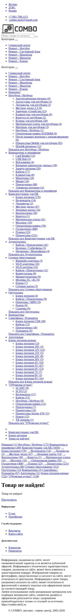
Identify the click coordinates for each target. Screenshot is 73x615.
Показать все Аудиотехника (25, 254)
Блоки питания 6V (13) (29, 368)
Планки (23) (23, 232)
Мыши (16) (22, 181)
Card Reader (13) (25, 155)
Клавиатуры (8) (25, 174)
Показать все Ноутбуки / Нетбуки (29, 149)
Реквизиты (15, 550)
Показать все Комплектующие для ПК (32, 238)
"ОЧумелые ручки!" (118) (23, 476)
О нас (12, 513)
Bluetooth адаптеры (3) (29, 260)
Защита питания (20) (28, 168)
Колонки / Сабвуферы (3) (31, 248)
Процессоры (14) (26, 410)
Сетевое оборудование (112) (42, 466)
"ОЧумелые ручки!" (21, 384)
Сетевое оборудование (22, 257)
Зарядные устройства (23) (31, 111)
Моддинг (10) (24, 222)
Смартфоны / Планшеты (23, 318)
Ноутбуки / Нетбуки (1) (30, 130)
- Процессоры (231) (56, 463)
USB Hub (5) (23, 158)
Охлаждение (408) (27, 228)
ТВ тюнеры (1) (24, 419)
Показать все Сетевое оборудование (30, 289)
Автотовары (16, 337)
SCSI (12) (21, 391)
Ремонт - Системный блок (24, 51)
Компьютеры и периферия (24, 152)
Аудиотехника (17, 241)
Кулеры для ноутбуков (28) (32, 120)
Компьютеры (16, 314)
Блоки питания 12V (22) (30, 349)
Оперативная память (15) (31, 403)
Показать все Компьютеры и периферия (33, 190)
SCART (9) (22, 388)
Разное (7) (22, 283)
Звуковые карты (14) (28, 209)
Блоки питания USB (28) (31, 321)
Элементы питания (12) (30, 187)
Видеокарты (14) (26, 200)
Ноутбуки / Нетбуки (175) (33, 444)
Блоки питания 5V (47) (29, 365)
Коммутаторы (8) (26, 273)
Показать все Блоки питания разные (30, 381)
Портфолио (15, 516)
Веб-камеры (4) (25, 162)
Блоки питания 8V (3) (29, 375)
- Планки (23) (33, 463)
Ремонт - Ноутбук (19, 48)
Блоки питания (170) (28, 197)
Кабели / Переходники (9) (31, 298)
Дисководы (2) (24, 203)
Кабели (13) (23, 397)
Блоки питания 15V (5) (29, 353)
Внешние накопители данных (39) (36, 165)
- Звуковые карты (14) (47, 454)
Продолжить (9, 499)
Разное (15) (22, 416)
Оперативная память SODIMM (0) (36, 133)
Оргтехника (16, 292)
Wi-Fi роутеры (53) (27, 267)
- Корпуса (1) (32, 457)
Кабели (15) (23, 324)
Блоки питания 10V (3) (29, 346)
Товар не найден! (19, 438)
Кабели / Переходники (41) (32, 244)
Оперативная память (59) (31, 225)
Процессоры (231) (26, 235)
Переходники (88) (26, 184)
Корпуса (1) (23, 216)
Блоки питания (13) (27, 343)
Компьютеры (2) (32, 470)
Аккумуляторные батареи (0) (33, 98)
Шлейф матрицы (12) (28, 146)
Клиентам (15, 547)
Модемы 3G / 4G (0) (28, 279)
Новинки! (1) (9, 444)
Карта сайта (16, 533)
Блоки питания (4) (27, 295)
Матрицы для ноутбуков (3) (32, 127)
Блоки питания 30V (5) (29, 359)
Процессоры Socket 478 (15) (32, 413)
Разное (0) (22, 305)
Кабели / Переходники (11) (32, 270)
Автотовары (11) (30, 473)
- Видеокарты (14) (39, 450)
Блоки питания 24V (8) (29, 356)
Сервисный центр (19, 45)
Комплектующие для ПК (23, 193)
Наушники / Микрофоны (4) (33, 251)
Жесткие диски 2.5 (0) (29, 108)
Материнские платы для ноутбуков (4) (39, 123)
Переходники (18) (26, 327)
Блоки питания (18, 435)
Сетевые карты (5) (27, 286)
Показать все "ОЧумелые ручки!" (29, 422)
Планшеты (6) (24, 330)
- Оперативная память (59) (45, 460)
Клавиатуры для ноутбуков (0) (34, 114)
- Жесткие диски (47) (19, 454)
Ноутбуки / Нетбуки (21, 95)
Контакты (14, 530)
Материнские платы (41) (30, 219)
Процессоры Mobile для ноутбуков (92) (39, 143)
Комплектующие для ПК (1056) (41, 447)
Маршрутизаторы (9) (28, 276)
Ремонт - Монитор (20, 57)
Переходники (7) (26, 407)
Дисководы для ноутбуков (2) (33, 104)
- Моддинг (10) (17, 460)
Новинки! (15, 92)
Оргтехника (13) (11, 470)
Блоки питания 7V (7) (29, 372)
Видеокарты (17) (26, 394)
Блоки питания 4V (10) (29, 362)
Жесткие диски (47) (27, 206)
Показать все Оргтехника (24, 311)
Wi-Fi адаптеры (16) (27, 263)
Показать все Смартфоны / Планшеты (31, 333)
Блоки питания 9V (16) (29, 378)
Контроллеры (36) (26, 213)
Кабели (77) (23, 171)
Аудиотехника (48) (12, 466)
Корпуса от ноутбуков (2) (31, 117)
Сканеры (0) (23, 308)
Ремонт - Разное (18, 61)
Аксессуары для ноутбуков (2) (34, 101)
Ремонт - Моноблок (20, 54)
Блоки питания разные (22, 340)
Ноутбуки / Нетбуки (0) (30, 400)
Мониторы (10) (25, 178)
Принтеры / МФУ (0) (28, 302)
